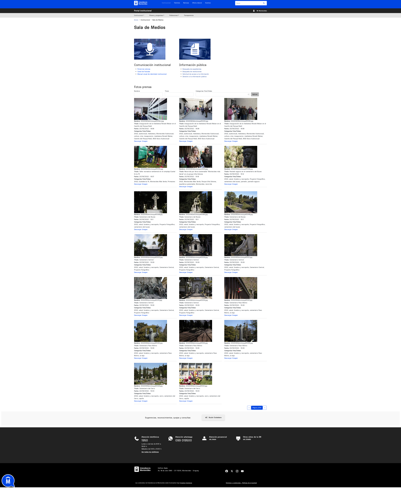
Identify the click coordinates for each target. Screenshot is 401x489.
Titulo (167, 91)
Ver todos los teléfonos (150, 452)
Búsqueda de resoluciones (192, 72)
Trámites (177, 3)
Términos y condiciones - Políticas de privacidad (241, 483)
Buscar (264, 3)
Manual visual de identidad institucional (152, 74)
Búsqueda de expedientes (192, 69)
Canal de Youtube (143, 72)
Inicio (136, 20)
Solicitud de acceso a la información (196, 74)
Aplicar (255, 94)
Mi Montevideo (262, 11)
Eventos (208, 3)
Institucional (166, 3)
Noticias (186, 3)
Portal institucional (143, 10)
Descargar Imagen (141, 141)
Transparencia (189, 15)
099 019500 (183, 440)
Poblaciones (173, 15)
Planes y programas (156, 15)
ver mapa (212, 439)
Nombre (137, 91)
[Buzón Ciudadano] (213, 417)
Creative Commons (186, 483)
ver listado (247, 439)
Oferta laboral (197, 3)
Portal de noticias (143, 69)
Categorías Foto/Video (204, 91)
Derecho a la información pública (194, 77)
